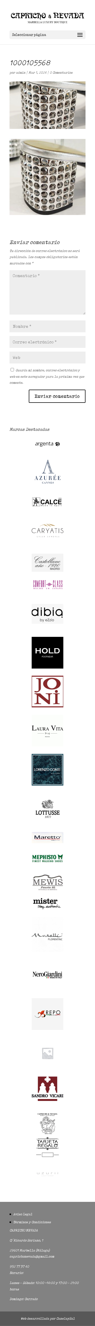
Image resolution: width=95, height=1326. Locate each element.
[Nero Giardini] (47, 990)
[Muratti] (47, 951)
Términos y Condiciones (32, 1222)
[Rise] (47, 1068)
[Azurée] (47, 488)
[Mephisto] (47, 865)
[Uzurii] (47, 1181)
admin (20, 72)
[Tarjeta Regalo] (47, 1158)
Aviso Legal (22, 1214)
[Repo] (47, 1029)
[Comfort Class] (47, 589)
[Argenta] (47, 449)
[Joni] (47, 706)
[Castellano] (47, 571)
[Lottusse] (47, 823)
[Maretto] (47, 842)
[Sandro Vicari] (47, 1100)
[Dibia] (47, 628)
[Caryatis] (47, 545)
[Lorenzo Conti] (47, 784)
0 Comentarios (61, 72)
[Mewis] (47, 890)
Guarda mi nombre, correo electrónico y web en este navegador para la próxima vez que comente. (47, 376)
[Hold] (47, 667)
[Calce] (47, 506)
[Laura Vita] (47, 745)
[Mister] (47, 909)
